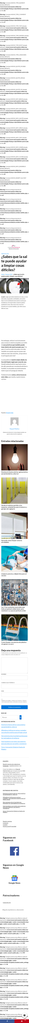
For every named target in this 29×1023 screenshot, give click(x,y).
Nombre (3, 674)
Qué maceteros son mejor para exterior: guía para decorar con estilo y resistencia (14, 807)
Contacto (5, 823)
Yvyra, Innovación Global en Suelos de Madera (14, 811)
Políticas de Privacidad (9, 826)
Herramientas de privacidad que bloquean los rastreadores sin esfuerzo (14, 803)
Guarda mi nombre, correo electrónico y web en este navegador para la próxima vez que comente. (14, 701)
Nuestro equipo (7, 821)
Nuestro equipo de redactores (11, 764)
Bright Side (9, 413)
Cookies (5, 824)
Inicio (2, 274)
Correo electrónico (8, 682)
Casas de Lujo (7, 902)
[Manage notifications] (25, 1019)
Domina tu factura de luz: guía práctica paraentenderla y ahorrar (14, 794)
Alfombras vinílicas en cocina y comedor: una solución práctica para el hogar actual (14, 798)
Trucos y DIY (5, 253)
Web (2, 691)
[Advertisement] (14, 324)
